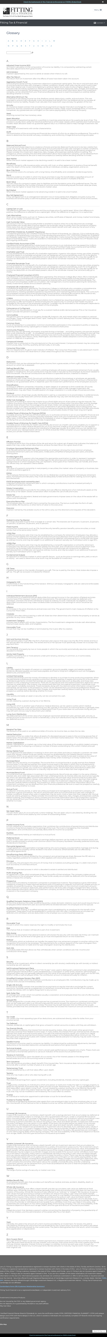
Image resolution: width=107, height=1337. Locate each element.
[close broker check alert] (103, 2)
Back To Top (98, 1331)
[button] (98, 10)
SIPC (1, 1280)
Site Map (3, 1324)
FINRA (104, 1278)
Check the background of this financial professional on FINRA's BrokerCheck (52, 2)
